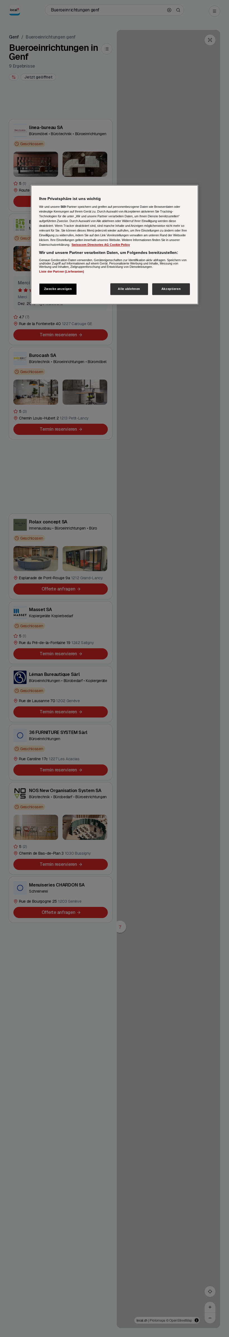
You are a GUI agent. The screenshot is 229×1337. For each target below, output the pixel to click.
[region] (114, 244)
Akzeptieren (171, 289)
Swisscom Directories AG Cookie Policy (100, 244)
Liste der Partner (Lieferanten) (61, 271)
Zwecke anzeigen (58, 289)
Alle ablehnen (129, 289)
